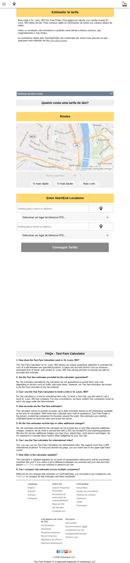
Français (32, 495)
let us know (29, 464)
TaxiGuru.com (71, 537)
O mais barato (65, 183)
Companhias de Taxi (74, 530)
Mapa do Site (58, 504)
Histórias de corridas (86, 495)
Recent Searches (49, 536)
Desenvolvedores (73, 526)
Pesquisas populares (50, 532)
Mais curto (89, 183)
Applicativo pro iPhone (51, 539)
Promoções (82, 505)
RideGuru (20, 476)
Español (31, 491)
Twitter (79, 502)
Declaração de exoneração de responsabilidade (60, 497)
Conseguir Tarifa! (65, 247)
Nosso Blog (82, 488)
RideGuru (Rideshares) (51, 543)
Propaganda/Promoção (76, 534)
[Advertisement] (65, 65)
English (31, 488)
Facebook (81, 498)
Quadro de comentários (87, 491)
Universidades (47, 525)
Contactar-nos (58, 511)
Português (32, 498)
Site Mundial (58, 507)
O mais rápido (41, 183)
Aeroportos (46, 529)
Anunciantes (71, 523)
